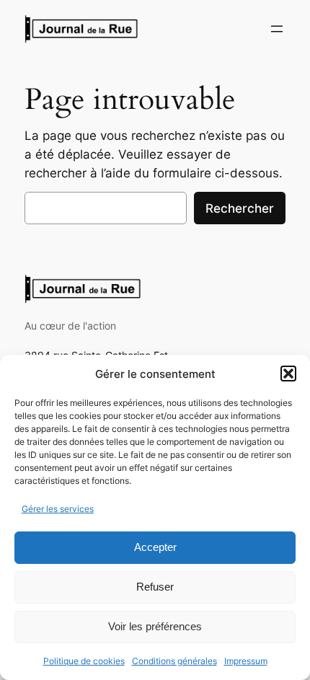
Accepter (155, 547)
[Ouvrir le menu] (276, 28)
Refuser (155, 586)
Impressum (245, 660)
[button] (288, 373)
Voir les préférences (155, 626)
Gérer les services (58, 508)
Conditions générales (174, 660)
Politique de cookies (84, 660)
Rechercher (239, 208)
